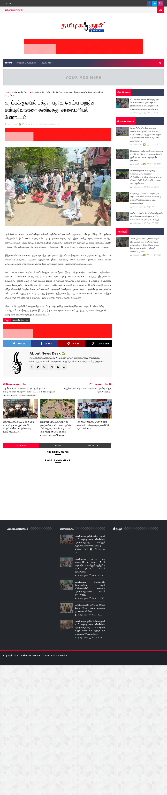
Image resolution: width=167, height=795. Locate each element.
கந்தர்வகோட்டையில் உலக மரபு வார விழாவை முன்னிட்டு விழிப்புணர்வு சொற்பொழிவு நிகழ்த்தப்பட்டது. (18, 426)
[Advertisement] (83, 688)
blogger (21, 445)
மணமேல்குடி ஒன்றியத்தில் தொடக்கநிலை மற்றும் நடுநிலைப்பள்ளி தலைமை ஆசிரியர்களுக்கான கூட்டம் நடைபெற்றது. (90, 588)
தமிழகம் (46, 62)
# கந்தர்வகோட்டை (21, 320)
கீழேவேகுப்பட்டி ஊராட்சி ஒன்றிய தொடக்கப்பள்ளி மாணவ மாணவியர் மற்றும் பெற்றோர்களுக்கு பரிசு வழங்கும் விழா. (145, 198)
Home (9, 62)
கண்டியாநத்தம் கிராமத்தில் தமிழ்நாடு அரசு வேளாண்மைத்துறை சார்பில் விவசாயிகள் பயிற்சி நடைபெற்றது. (146, 216)
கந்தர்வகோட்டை (21, 92)
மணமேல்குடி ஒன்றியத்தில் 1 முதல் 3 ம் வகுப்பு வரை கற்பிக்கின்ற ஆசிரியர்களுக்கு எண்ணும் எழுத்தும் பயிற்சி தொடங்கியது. (90, 541)
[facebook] (149, 3)
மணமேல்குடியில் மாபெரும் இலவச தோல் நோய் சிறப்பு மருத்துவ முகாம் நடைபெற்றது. (90, 608)
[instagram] (160, 3)
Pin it (75, 343)
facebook (93, 445)
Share (48, 343)
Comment (103, 343)
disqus (57, 445)
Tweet (21, 343)
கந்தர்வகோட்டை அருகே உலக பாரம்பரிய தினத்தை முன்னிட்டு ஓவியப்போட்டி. (93, 425)
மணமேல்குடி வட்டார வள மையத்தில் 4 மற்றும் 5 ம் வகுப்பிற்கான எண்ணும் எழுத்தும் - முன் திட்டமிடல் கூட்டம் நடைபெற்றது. (90, 565)
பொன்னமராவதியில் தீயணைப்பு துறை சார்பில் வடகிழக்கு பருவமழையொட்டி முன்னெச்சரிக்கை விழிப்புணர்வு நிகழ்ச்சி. (146, 155)
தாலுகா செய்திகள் (26, 62)
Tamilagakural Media (56, 655)
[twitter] (154, 3)
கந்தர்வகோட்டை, (52, 124)
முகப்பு (9, 3)
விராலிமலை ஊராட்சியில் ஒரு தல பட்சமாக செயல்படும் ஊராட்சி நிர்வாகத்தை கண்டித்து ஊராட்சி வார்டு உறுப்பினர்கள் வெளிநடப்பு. (144, 104)
